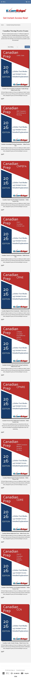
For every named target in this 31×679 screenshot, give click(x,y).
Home (2, 24)
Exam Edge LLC (12, 670)
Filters (27, 46)
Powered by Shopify (20, 670)
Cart (29, 1)
